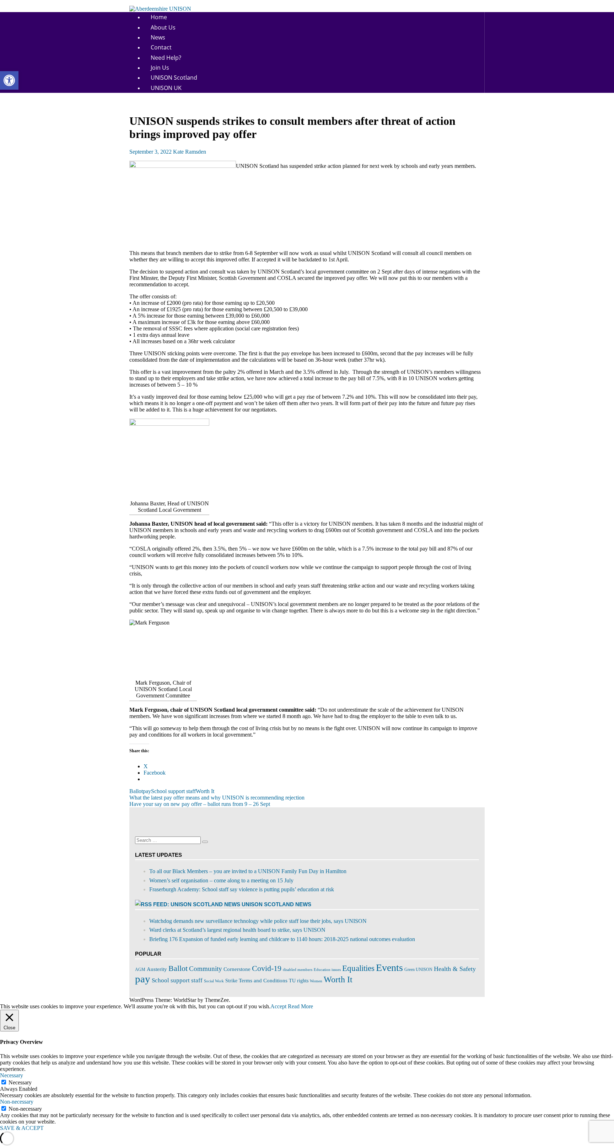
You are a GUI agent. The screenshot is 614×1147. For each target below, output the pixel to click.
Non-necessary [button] (16, 1102)
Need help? (166, 58)
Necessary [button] (11, 1075)
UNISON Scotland (174, 77)
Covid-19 (266, 968)
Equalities (358, 968)
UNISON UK (166, 88)
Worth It (205, 791)
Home (159, 17)
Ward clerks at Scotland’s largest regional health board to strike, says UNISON (237, 930)
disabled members (297, 969)
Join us (160, 67)
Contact (161, 47)
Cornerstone (237, 969)
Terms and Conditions (263, 980)
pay (147, 791)
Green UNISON (418, 969)
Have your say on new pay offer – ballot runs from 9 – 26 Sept (199, 804)
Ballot (136, 791)
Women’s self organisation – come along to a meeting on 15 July (221, 880)
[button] (9, 80)
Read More (300, 1006)
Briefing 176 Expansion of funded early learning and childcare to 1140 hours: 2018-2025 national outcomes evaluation (282, 939)
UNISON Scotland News (276, 904)
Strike (231, 980)
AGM (140, 969)
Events (389, 967)
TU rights (298, 980)
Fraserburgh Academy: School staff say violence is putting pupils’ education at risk (241, 889)
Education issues (327, 970)
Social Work (214, 981)
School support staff (173, 791)
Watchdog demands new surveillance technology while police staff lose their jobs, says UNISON (258, 921)
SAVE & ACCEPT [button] (22, 1128)
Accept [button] (278, 1006)
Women (316, 981)
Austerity (157, 969)
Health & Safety (455, 968)
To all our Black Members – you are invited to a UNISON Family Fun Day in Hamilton (247, 871)
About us (163, 27)
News (158, 37)
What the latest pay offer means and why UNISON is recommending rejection (217, 798)
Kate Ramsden (189, 152)
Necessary (20, 1082)
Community (205, 968)
